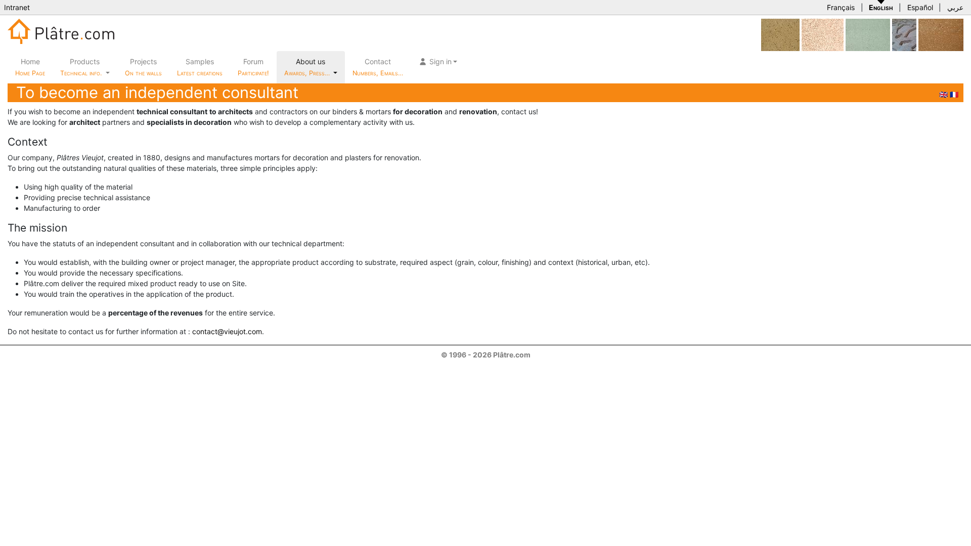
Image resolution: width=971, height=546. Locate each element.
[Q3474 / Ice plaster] (904, 34)
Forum (253, 67)
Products (81, 67)
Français (841, 7)
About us (308, 67)
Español (920, 7)
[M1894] (823, 34)
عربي (955, 7)
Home (30, 67)
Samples (200, 67)
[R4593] (940, 34)
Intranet (17, 7)
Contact (377, 67)
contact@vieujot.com (227, 331)
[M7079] (780, 34)
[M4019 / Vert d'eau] (868, 34)
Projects (143, 67)
